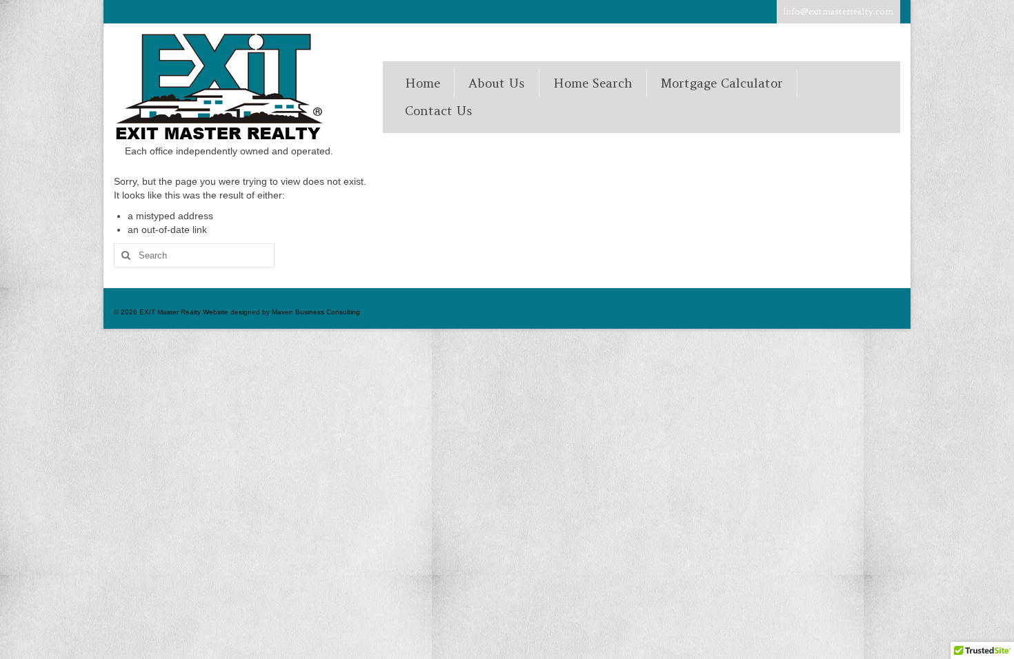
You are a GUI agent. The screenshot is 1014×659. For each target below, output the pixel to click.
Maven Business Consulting (316, 312)
